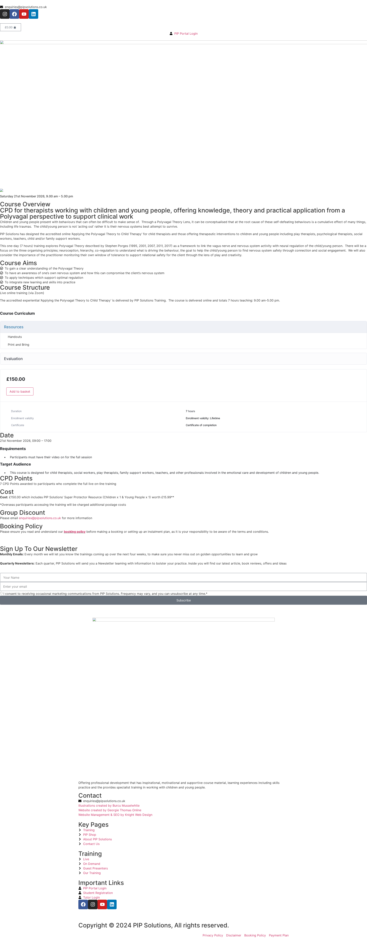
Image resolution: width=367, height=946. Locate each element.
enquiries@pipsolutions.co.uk (40, 518)
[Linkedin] (33, 14)
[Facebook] (14, 14)
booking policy (74, 531)
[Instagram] (5, 14)
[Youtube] (24, 14)
